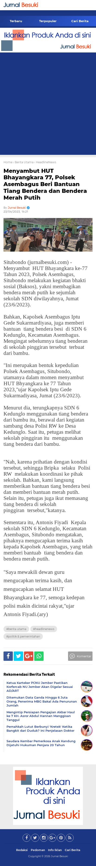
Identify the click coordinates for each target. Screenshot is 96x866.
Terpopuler (48, 21)
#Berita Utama (16, 629)
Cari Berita (80, 21)
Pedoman (38, 850)
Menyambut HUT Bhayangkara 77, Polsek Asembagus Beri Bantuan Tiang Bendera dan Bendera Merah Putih (45, 184)
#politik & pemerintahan (23, 636)
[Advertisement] (48, 104)
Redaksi (22, 850)
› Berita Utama (23, 162)
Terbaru (16, 21)
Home (7, 162)
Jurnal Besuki (59, 856)
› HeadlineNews (45, 162)
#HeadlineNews (43, 629)
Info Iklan (55, 850)
